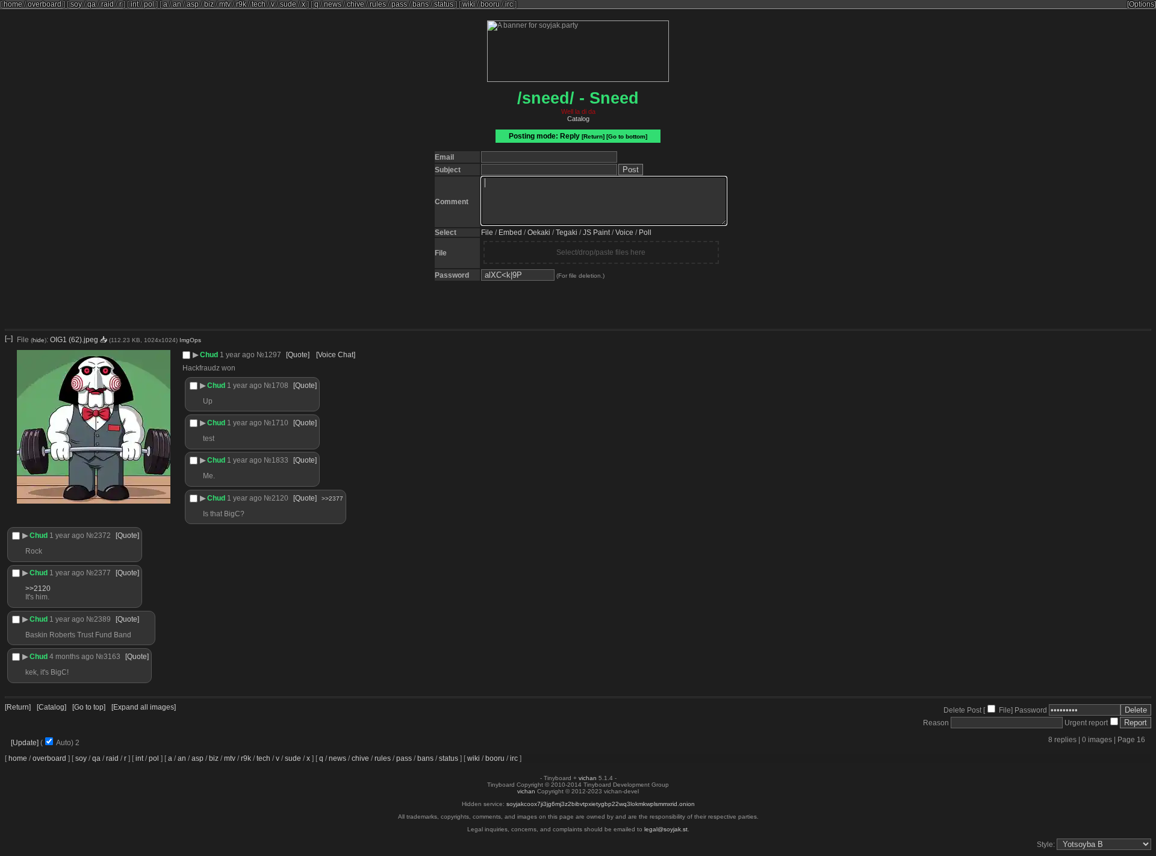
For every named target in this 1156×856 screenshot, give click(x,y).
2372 (102, 535)
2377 (102, 573)
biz (209, 4)
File (487, 232)
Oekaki (538, 232)
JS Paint (596, 232)
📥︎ (103, 340)
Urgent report (1085, 723)
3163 (112, 656)
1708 (280, 385)
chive (355, 4)
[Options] (1141, 4)
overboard (44, 4)
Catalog (578, 118)
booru (490, 4)
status (443, 4)
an (177, 4)
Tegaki (566, 232)
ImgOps (190, 340)
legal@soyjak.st (666, 829)
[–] (9, 338)
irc (509, 4)
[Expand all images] (143, 707)
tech (259, 4)
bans (420, 4)
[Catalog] (51, 707)
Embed (510, 232)
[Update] (25, 743)
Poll (645, 232)
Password (1031, 710)
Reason (936, 723)
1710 (280, 423)
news (332, 4)
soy (76, 4)
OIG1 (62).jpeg (74, 340)
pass (399, 4)
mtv (225, 4)
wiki (468, 4)
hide (39, 340)
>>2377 (332, 498)
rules (378, 4)
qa (91, 4)
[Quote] (297, 355)
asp (193, 4)
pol (149, 4)
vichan (588, 778)
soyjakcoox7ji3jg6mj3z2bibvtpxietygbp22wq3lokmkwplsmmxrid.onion (600, 804)
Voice (624, 232)
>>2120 (38, 588)
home (13, 4)
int (134, 4)
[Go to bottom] (626, 136)
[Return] (593, 136)
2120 (280, 498)
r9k (241, 4)
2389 (102, 619)
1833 (280, 460)
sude (288, 4)
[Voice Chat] (335, 355)
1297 (272, 355)
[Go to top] (88, 707)
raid (107, 4)
